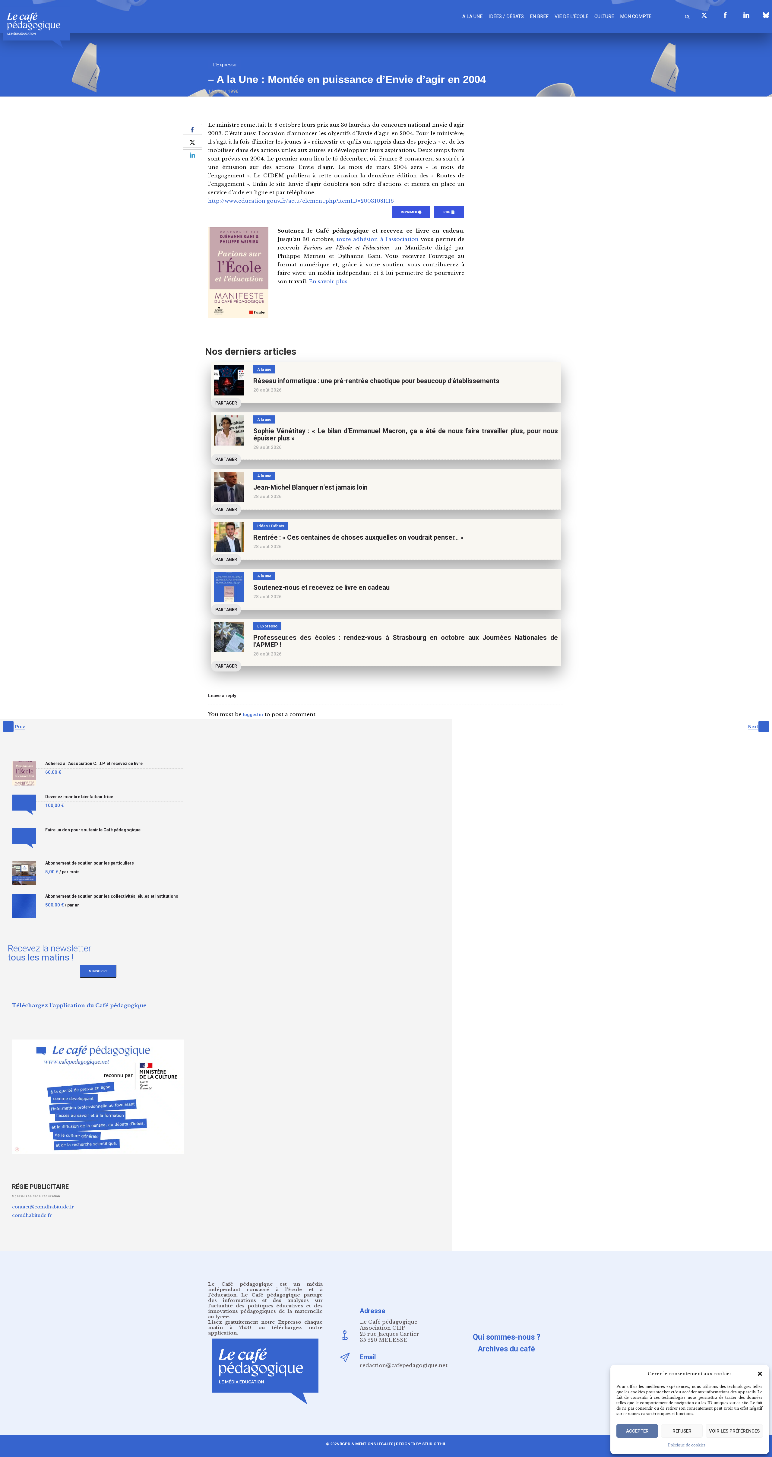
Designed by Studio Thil (420, 1444)
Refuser (681, 1431)
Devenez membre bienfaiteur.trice (79, 797)
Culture (604, 16)
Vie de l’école (571, 16)
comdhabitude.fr (32, 1215)
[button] (760, 1374)
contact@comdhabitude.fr (43, 1207)
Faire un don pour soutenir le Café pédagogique (93, 830)
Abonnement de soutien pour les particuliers (89, 863)
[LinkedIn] (746, 15)
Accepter (637, 1431)
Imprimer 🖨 (411, 212)
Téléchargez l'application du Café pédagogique (79, 1005)
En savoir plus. (329, 281)
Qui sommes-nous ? (506, 1337)
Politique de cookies (687, 1445)
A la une (472, 16)
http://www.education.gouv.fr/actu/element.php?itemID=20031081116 (301, 201)
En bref (539, 16)
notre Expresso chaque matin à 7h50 (265, 1324)
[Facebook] (725, 15)
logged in (253, 714)
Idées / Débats (506, 16)
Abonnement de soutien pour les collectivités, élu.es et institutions (111, 896)
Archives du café (506, 1348)
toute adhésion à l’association (378, 239)
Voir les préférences (734, 1431)
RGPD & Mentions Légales (366, 1444)
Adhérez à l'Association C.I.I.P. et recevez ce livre (94, 763)
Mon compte (635, 16)
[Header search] (687, 15)
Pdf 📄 (449, 212)
